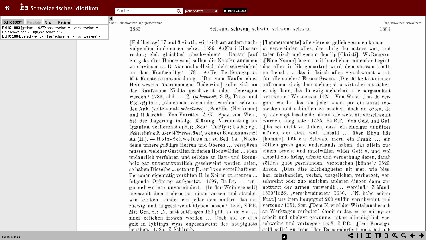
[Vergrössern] (394, 235)
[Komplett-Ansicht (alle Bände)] (377, 235)
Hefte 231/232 (236, 10)
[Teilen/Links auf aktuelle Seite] (350, 235)
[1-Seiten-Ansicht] (359, 235)
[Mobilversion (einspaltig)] (386, 235)
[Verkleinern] (403, 235)
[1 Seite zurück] (412, 235)
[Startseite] (56, 9)
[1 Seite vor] (421, 235)
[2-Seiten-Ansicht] (368, 235)
